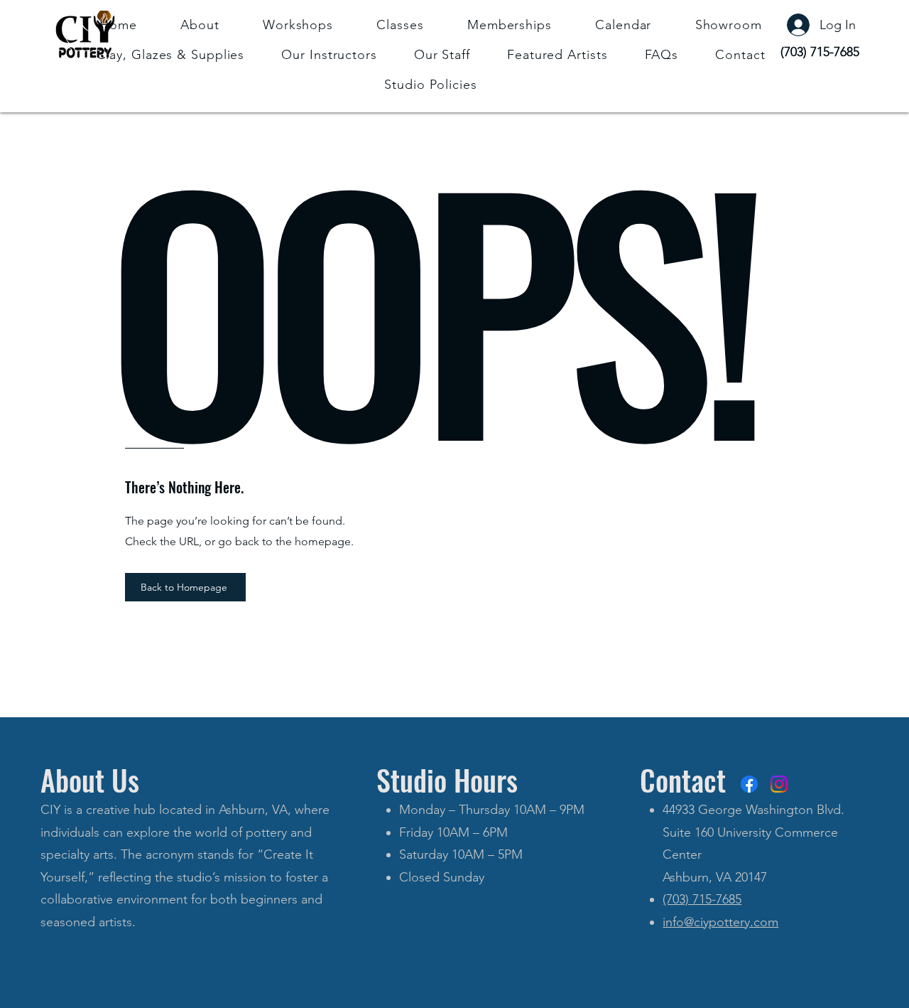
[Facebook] (749, 784)
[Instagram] (779, 784)
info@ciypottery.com (720, 922)
